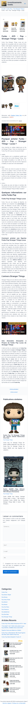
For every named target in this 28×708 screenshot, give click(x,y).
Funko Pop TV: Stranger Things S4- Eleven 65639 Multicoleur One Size (14, 436)
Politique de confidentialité (18, 703)
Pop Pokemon (5, 609)
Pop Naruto (4, 604)
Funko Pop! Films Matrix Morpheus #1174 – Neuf (14, 623)
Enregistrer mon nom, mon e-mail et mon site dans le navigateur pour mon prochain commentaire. (14, 565)
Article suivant (14, 392)
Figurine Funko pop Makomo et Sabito (11, 630)
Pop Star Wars (5, 614)
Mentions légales (7, 703)
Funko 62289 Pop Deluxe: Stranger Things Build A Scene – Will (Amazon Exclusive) (14, 490)
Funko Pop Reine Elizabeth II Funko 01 (11, 637)
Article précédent (14, 389)
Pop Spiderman (5, 612)
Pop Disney (4, 597)
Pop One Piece (5, 607)
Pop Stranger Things (8, 439)
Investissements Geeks (15, 3)
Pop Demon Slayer (6, 594)
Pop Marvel (4, 602)
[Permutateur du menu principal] (25, 3)
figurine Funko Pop (16, 115)
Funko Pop (4, 592)
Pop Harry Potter (6, 599)
